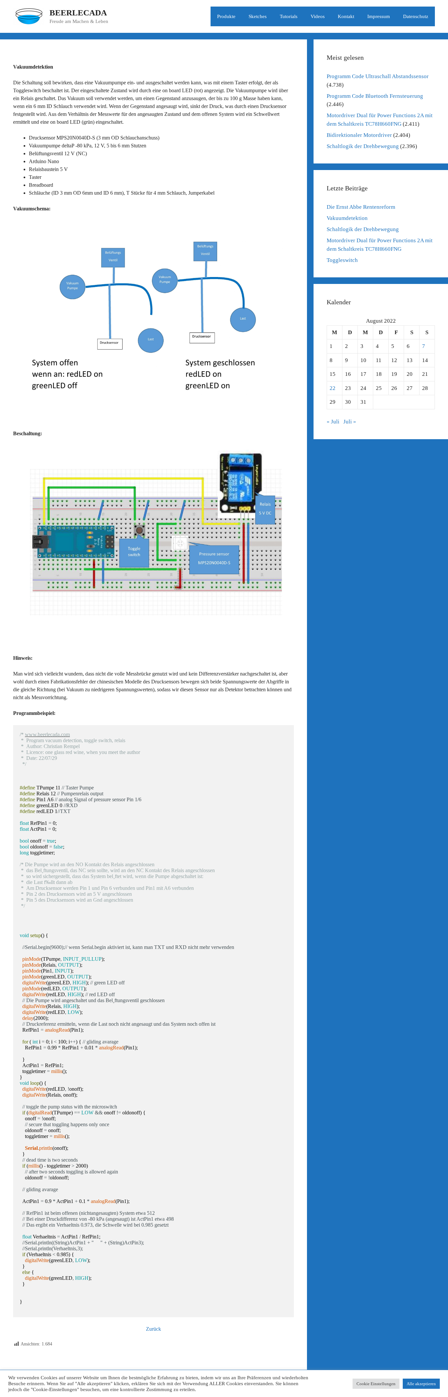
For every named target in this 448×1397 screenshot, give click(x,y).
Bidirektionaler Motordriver (359, 135)
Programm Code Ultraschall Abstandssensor (378, 76)
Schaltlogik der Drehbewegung (363, 146)
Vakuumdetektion (347, 218)
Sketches (258, 16)
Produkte (226, 16)
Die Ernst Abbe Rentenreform (361, 207)
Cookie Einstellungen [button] (376, 1383)
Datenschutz (415, 16)
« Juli (333, 422)
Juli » (349, 422)
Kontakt (346, 16)
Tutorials (288, 16)
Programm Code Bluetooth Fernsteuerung (375, 96)
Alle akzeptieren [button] (421, 1383)
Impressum (378, 16)
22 (333, 388)
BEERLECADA (78, 12)
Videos (318, 16)
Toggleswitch (342, 260)
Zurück (153, 1329)
